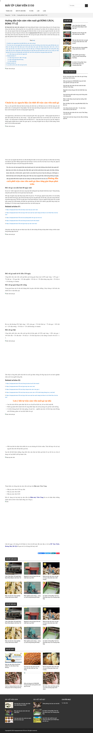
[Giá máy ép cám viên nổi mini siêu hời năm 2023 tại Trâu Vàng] (32, 659)
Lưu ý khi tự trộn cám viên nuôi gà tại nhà (16, 65)
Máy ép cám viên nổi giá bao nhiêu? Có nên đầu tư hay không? (12, 666)
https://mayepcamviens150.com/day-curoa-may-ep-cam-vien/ (22, 209)
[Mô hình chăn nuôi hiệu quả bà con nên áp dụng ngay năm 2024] (51, 678)
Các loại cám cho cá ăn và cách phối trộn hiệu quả (22, 719)
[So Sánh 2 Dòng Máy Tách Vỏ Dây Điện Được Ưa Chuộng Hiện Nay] (51, 588)
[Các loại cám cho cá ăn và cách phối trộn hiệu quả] (9, 720)
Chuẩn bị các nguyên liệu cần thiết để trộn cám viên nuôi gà (21, 43)
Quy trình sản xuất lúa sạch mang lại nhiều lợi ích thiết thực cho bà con (51, 719)
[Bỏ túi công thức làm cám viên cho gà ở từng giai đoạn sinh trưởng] (51, 659)
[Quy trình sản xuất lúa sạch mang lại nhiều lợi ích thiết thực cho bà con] (37, 720)
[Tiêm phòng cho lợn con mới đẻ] (37, 705)
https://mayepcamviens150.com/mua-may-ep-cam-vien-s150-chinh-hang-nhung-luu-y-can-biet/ (30, 392)
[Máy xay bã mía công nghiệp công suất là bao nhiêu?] (13, 588)
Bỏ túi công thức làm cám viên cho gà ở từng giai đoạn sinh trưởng (51, 668)
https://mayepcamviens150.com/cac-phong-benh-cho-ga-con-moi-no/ (24, 217)
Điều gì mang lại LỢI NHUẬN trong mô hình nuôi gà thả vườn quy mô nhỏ (32, 685)
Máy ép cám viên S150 (19, 5)
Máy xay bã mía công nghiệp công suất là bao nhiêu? (12, 596)
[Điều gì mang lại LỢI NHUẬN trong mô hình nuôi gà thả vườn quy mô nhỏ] (32, 677)
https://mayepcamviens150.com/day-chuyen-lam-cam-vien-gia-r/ (23, 389)
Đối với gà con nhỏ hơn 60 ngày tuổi (17, 54)
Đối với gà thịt (12, 61)
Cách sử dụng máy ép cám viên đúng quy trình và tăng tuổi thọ (13, 686)
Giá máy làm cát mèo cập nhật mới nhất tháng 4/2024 (22, 704)
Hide (33, 40)
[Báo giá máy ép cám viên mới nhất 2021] (9, 712)
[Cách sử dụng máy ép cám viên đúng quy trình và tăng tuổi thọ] (13, 678)
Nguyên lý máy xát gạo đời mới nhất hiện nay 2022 (32, 577)
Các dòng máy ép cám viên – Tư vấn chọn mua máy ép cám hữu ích (74, 108)
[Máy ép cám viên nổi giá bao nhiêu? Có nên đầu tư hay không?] (13, 658)
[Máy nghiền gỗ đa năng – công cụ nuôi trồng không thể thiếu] (32, 588)
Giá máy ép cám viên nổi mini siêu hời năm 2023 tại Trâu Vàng (31, 668)
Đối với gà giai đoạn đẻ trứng (16, 59)
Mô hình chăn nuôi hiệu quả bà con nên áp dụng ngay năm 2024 (51, 687)
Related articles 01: (11, 56)
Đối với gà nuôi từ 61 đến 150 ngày (17, 57)
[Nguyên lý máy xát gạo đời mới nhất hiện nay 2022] (32, 568)
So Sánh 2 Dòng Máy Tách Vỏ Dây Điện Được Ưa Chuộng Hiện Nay (51, 597)
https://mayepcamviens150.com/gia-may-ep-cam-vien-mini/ (21, 223)
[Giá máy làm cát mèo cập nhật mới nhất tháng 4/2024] (9, 705)
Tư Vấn (63, 703)
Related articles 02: (11, 63)
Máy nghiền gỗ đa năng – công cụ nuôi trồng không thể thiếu (32, 596)
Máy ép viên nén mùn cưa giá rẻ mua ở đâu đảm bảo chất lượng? (50, 578)
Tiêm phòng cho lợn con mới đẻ (51, 703)
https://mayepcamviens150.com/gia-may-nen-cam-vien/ (20, 386)
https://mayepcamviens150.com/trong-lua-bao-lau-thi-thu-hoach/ (22, 220)
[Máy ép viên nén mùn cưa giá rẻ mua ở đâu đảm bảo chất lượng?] (51, 568)
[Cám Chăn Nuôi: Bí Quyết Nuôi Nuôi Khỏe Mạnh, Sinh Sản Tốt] (13, 568)
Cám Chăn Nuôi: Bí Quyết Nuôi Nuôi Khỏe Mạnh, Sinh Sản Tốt (13, 577)
